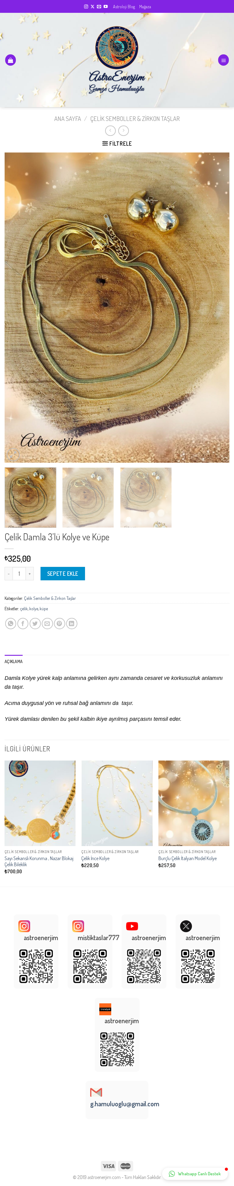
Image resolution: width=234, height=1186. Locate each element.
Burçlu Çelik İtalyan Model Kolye (187, 858)
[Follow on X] (92, 7)
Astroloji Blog (124, 6)
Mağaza (145, 6)
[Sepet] (10, 59)
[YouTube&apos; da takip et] (106, 7)
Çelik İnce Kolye (95, 858)
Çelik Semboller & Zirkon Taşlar (135, 118)
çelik (24, 608)
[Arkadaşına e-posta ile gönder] (47, 623)
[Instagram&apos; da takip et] (86, 7)
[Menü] (223, 59)
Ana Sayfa (67, 118)
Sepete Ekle (62, 573)
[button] (195, 1174)
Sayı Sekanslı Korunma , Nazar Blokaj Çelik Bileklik (39, 861)
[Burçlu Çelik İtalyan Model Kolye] (193, 803)
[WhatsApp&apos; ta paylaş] (10, 623)
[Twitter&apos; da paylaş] (35, 623)
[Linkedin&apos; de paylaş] (71, 623)
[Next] (217, 308)
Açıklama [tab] (14, 661)
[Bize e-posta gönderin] (99, 7)
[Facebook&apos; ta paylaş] (23, 623)
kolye (33, 608)
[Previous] (16, 308)
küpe (44, 608)
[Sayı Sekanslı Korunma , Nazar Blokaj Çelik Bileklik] (40, 803)
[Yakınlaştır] (13, 454)
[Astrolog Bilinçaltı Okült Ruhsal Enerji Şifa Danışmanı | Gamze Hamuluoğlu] (117, 60)
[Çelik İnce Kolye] (116, 803)
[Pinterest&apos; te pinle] (59, 623)
